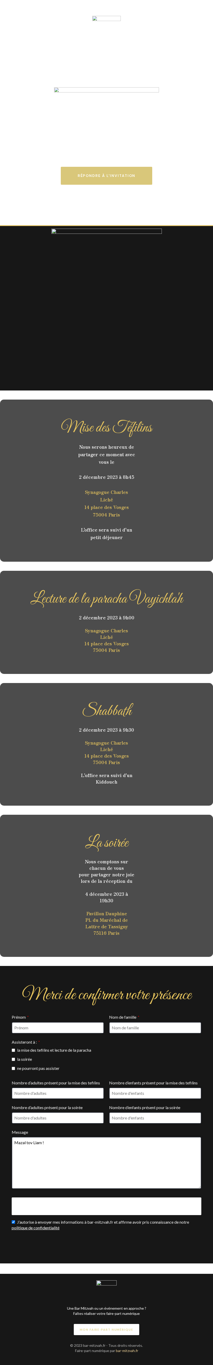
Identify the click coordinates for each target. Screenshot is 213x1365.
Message (20, 1132)
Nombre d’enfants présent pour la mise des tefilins (153, 1082)
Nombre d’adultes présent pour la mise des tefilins (56, 1082)
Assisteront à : (26, 1041)
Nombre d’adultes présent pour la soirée (47, 1107)
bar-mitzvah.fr (127, 1350)
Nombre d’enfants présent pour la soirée (144, 1107)
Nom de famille (124, 1017)
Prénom (20, 1017)
